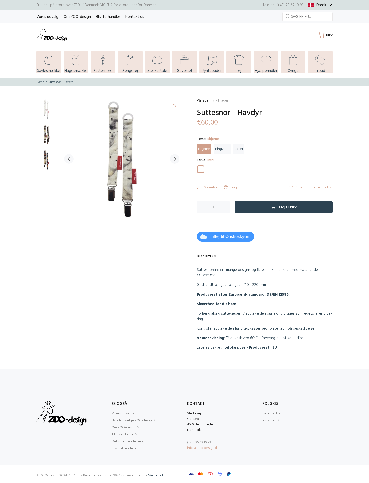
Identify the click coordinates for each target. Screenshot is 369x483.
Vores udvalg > (123, 413)
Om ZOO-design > (125, 427)
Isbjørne (204, 149)
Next (174, 159)
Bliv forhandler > (124, 448)
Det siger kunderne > (127, 441)
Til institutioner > (124, 434)
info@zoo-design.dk (203, 448)
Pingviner (222, 149)
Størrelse (210, 187)
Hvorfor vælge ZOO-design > (134, 420)
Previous (69, 159)
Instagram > (271, 420)
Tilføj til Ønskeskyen (230, 236)
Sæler (238, 149)
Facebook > (271, 413)
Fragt (234, 187)
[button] (320, 5)
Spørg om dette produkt (314, 187)
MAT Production (160, 475)
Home (40, 82)
